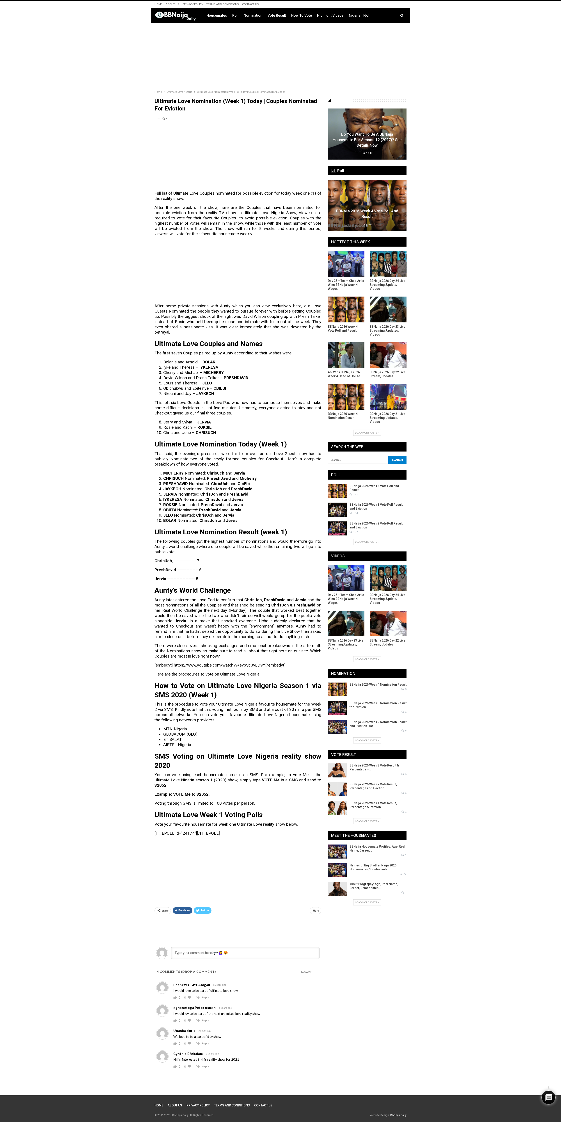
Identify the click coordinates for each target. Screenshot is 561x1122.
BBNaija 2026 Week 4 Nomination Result (378, 684)
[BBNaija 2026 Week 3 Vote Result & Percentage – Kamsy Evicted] (337, 770)
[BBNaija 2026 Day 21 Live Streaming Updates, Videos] (388, 397)
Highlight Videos (330, 15)
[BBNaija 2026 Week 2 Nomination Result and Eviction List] (337, 727)
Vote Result (277, 15)
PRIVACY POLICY (193, 4)
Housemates (216, 15)
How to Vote (301, 15)
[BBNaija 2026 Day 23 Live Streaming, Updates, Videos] (388, 309)
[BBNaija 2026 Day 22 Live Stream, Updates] (388, 355)
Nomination (253, 15)
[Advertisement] (280, 55)
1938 (368, 152)
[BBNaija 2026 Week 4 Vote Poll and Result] (367, 205)
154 (355, 513)
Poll (235, 15)
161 (369, 224)
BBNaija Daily (398, 1115)
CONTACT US (250, 4)
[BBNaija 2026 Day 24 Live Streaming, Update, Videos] (388, 264)
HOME (158, 4)
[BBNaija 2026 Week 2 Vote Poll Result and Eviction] (337, 528)
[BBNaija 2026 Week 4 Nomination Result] (346, 397)
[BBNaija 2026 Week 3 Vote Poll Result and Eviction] (337, 510)
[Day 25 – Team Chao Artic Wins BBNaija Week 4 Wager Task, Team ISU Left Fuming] (346, 264)
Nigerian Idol (359, 15)
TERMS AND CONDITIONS (222, 4)
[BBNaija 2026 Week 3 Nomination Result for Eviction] (337, 708)
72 (405, 873)
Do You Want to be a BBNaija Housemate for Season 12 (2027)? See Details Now (367, 140)
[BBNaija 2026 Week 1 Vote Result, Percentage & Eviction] (337, 808)
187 (355, 531)
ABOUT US (172, 4)
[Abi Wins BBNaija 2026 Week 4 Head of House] (346, 355)
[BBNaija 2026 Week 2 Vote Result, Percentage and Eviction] (337, 789)
